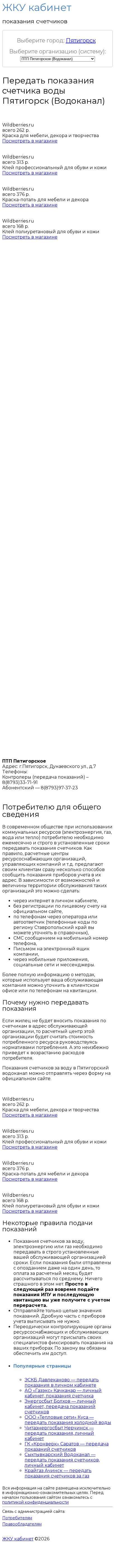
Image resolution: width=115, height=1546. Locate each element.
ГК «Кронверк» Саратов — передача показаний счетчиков (67, 1446)
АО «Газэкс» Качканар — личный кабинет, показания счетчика (63, 1393)
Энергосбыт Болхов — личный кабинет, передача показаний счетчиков (60, 1406)
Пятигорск (81, 40)
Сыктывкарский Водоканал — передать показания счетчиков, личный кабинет (62, 1460)
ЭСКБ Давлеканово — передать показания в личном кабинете (62, 1382)
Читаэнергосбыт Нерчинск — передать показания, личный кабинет (59, 1433)
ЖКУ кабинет (17, 1539)
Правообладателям (22, 1524)
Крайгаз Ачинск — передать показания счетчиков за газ (58, 1473)
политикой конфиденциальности (35, 1502)
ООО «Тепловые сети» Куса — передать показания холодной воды (68, 1419)
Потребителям (17, 1517)
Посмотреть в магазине (30, 141)
